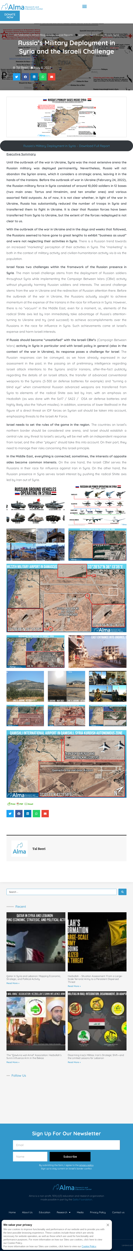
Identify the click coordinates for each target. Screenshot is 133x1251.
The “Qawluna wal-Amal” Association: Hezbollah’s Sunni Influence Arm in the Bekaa (33, 1057)
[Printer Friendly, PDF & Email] (20, 804)
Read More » (12, 983)
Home (12, 1212)
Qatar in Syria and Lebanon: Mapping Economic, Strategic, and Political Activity (33, 978)
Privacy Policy (98, 1212)
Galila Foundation (82, 1199)
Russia (108, 34)
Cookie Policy (89, 1246)
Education (44, 1212)
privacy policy (86, 1165)
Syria (116, 34)
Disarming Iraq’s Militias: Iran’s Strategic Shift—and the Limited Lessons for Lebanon (96, 1057)
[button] (84, 6)
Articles (50, 34)
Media (80, 1212)
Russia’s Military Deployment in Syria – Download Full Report (66, 146)
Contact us (118, 1212)
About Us (27, 1212)
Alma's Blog (38, 34)
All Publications (22, 34)
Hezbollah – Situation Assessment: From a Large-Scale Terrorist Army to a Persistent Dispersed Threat (95, 979)
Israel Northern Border (91, 34)
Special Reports (64, 34)
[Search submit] (122, 892)
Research (62, 1212)
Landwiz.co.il (127, 1245)
